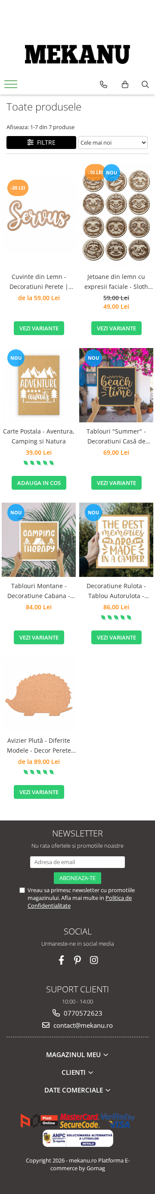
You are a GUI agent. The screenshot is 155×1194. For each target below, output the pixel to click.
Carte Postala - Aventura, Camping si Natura (38, 436)
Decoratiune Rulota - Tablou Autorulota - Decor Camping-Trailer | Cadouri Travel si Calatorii (116, 591)
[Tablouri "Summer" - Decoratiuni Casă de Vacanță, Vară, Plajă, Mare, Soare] (116, 385)
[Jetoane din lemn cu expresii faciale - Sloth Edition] (116, 215)
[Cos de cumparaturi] (125, 84)
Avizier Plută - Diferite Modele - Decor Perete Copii (39, 745)
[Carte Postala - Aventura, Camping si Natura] (39, 385)
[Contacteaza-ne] (103, 84)
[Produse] (11, 86)
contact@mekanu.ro (82, 1025)
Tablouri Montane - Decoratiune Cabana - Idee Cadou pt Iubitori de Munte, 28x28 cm (39, 591)
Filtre (45, 142)
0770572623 (82, 1013)
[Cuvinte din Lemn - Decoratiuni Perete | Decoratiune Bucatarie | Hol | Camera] (39, 215)
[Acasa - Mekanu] (77, 54)
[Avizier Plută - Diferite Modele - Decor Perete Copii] (39, 694)
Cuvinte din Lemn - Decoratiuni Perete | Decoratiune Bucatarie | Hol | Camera (39, 281)
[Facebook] (61, 960)
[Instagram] (94, 960)
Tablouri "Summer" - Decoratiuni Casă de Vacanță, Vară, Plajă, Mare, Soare (116, 436)
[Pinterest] (77, 960)
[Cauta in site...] (145, 84)
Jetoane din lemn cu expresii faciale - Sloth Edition (116, 281)
